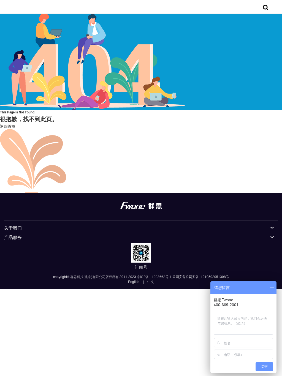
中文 (150, 281)
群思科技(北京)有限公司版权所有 (94, 276)
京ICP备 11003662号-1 (154, 276)
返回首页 (7, 126)
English (133, 281)
